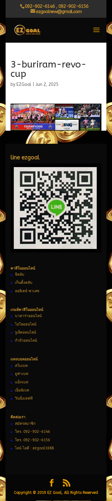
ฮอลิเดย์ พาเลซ (27, 291)
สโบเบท (21, 365)
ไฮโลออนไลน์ (25, 324)
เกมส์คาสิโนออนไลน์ (27, 309)
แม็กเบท (21, 382)
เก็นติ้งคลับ (23, 282)
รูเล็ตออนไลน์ (25, 332)
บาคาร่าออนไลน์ (28, 316)
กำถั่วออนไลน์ (26, 340)
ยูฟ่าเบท (21, 374)
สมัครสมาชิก (25, 423)
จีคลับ (19, 274)
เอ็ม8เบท (22, 390)
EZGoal (23, 84)
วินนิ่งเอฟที (24, 398)
